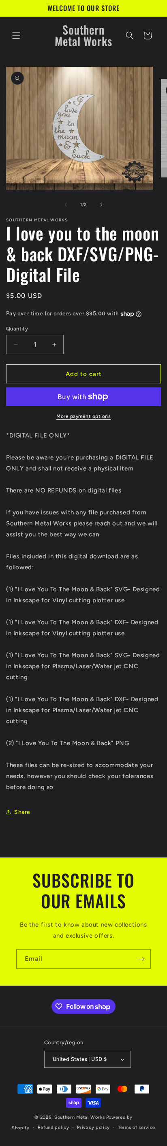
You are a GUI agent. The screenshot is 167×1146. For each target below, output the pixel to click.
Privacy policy (93, 1127)
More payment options (83, 416)
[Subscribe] (141, 959)
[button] (16, 35)
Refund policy (53, 1127)
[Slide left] (66, 205)
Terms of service (136, 1127)
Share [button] (22, 812)
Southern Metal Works (79, 1117)
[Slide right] (101, 205)
